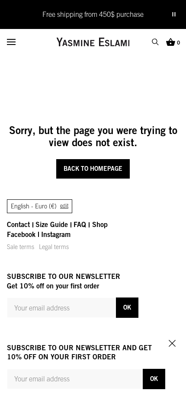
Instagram (56, 234)
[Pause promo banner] (174, 14)
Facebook (21, 234)
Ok (127, 307)
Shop (100, 224)
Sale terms (20, 246)
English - (39, 206)
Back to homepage (93, 168)
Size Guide (51, 224)
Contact (18, 224)
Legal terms (54, 246)
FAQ (80, 224)
